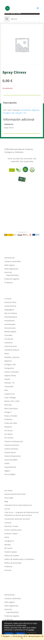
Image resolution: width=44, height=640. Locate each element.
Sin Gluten (8, 434)
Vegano (7, 471)
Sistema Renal (10, 452)
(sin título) (8, 490)
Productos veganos (11, 279)
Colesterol (8, 342)
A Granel (7, 298)
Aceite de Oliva (10, 302)
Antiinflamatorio (10, 317)
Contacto (7, 522)
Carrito (7, 509)
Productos (8, 566)
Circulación (8, 339)
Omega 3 (7, 412)
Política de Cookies (11, 555)
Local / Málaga (10, 397)
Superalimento (10, 467)
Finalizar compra (11, 533)
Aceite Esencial (10, 306)
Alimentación (9, 258)
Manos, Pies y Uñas (12, 401)
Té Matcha (8, 282)
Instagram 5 (9, 541)
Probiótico (8, 419)
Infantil (7, 379)
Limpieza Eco (9, 394)
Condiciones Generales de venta (17, 519)
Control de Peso (10, 346)
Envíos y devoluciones (13, 530)
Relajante (8, 427)
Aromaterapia (9, 324)
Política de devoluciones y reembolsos (19, 559)
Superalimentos (12, 275)
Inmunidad (8, 386)
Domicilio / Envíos (11, 526)
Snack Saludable (10, 460)
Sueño (6, 463)
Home (6, 13)
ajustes (31, 630)
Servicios (7, 570)
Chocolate (8, 335)
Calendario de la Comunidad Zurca (18, 505)
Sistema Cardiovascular (13, 441)
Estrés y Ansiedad (11, 372)
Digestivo (35, 110)
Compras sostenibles (12, 261)
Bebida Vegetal (10, 331)
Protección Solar (10, 423)
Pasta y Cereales (10, 416)
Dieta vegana (9, 265)
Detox (6, 353)
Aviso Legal (8, 498)
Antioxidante (26, 110)
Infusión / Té (20, 113)
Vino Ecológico (10, 474)
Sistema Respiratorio (12, 456)
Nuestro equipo (10, 552)
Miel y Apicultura (11, 408)
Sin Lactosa (8, 438)
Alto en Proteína (10, 313)
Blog (6, 501)
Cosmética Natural (11, 350)
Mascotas (8, 405)
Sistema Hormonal (11, 445)
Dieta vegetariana (11, 269)
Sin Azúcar (8, 430)
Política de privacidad (12, 563)
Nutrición (8, 272)
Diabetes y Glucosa (11, 357)
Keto (6, 390)
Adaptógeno (9, 310)
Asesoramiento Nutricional (14, 494)
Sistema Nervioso (11, 449)
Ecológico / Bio (9, 113)
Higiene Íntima (10, 375)
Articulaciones (10, 328)
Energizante (9, 368)
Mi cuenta (8, 548)
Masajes (7, 544)
